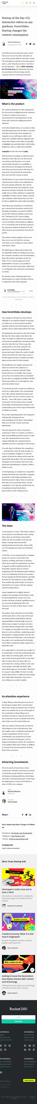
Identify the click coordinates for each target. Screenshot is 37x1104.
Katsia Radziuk (12, 993)
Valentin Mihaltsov (14, 42)
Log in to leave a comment (11, 848)
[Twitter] (30, 44)
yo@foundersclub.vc (5, 1066)
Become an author (29, 1037)
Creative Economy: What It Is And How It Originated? (18, 935)
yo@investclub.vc (29, 1066)
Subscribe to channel (6, 1064)
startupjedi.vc (29, 1032)
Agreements (33, 1097)
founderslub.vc (5, 1058)
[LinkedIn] (33, 44)
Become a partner (29, 1064)
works (25, 151)
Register (2, 1035)
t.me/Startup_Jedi (18, 836)
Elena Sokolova (12, 948)
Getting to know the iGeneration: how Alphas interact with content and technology (18, 979)
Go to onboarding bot (6, 1061)
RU (27, 3)
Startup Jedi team (29, 1035)
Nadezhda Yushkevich (15, 906)
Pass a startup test (5, 1037)
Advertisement (29, 1080)
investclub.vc (28, 1058)
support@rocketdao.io (6, 1040)
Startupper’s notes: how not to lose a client (17, 891)
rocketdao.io (4, 1032)
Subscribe (18, 1021)
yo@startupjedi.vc (29, 1040)
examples (5, 151)
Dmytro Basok (12, 802)
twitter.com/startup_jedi (18, 839)
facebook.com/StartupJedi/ (21, 833)
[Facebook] (26, 44)
